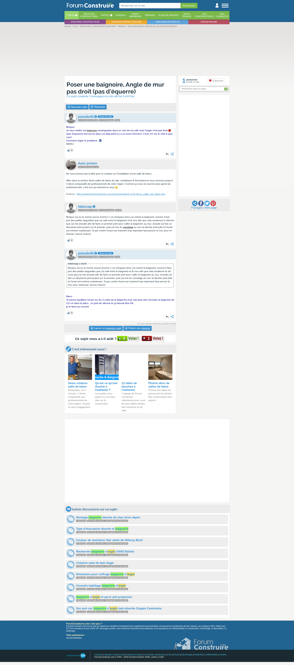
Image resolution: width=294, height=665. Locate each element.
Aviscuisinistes (222, 15)
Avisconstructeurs (204, 15)
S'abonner (217, 80)
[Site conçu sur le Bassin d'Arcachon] (76, 656)
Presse (176, 654)
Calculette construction (155, 654)
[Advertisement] (147, 51)
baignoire (92, 130)
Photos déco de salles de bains (158, 385)
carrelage (128, 227)
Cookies (222, 654)
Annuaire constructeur (85, 22)
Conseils (121, 15)
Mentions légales (135, 654)
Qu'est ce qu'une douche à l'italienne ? (106, 387)
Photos (105, 15)
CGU (169, 654)
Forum (70, 15)
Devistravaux (186, 15)
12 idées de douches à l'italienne (129, 387)
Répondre (99, 106)
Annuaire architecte (168, 22)
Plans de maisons (168, 15)
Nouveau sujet (78, 106)
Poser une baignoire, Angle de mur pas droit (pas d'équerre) (115, 88)
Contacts (98, 654)
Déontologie (187, 654)
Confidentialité (210, 654)
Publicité (198, 654)
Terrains (150, 15)
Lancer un (107, 328)
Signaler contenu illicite (115, 654)
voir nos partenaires (74, 638)
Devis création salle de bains (77, 385)
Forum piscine (209, 22)
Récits (89, 15)
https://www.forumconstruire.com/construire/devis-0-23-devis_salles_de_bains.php (121, 194)
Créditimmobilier (135, 15)
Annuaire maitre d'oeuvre (126, 22)
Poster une (139, 328)
